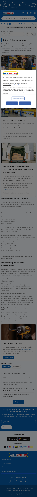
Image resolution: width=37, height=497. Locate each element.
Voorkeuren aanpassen (17, 98)
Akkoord (25, 103)
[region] (18, 89)
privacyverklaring (7, 84)
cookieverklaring (16, 84)
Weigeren (12, 103)
